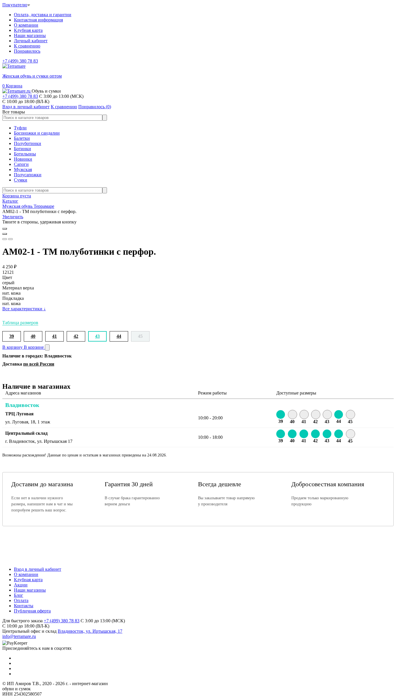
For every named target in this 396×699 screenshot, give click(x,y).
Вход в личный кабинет (37, 569)
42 (76, 336)
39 (11, 336)
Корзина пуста (16, 195)
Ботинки (22, 148)
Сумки (20, 179)
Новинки (23, 159)
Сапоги (21, 164)
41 (54, 336)
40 (33, 336)
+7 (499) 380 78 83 (20, 60)
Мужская (23, 169)
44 (119, 336)
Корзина (12, 85)
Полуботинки (27, 143)
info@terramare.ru (19, 636)
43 (97, 336)
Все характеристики (24, 308)
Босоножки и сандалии (37, 133)
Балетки (22, 138)
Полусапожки (27, 174)
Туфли (20, 127)
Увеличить (12, 216)
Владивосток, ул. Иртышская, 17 (90, 631)
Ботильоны (25, 153)
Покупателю (14, 4)
